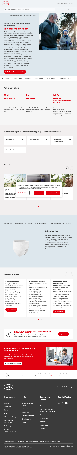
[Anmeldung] (69, 10)
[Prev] (66, 168)
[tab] (6, 168)
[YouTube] (66, 403)
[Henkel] (8, 387)
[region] (39, 189)
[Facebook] (62, 403)
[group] (38, 300)
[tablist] (38, 206)
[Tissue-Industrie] (15, 150)
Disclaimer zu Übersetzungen (51, 375)
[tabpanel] (38, 248)
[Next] (71, 168)
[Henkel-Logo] (6, 3)
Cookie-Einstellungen (23, 192)
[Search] (6, 9)
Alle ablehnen (39, 192)
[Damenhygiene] (38, 140)
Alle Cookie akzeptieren (52, 192)
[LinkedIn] (59, 403)
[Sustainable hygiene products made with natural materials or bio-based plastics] (15, 187)
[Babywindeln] (15, 140)
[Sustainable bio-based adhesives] (62, 187)
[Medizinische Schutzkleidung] (62, 140)
